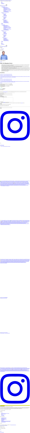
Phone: (1, 93)
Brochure (6, 46)
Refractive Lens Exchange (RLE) (7, 8)
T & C (2, 414)
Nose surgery (5, 17)
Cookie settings (2, 415)
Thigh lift (4, 32)
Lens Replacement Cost (6, 11)
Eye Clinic (5, 10)
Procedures (2, 12)
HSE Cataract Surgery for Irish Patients (7, 9)
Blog (1, 2)
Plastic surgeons (2, 3)
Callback (4, 46)
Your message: (1, 101)
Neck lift (4, 18)
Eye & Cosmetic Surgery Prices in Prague (5, 413)
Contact (2, 41)
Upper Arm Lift (5, 15)
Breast (3, 19)
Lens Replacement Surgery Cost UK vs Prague (5, 421)
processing (4, 102)
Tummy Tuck (5, 13)
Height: (1, 94)
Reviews (2, 23)
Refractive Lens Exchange (3, 418)
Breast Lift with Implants (6, 21)
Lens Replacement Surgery (5, 7)
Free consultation (1, 46)
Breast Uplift (5, 20)
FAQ (1, 42)
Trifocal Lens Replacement (3, 419)
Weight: (1, 95)
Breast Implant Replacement (6, 22)
